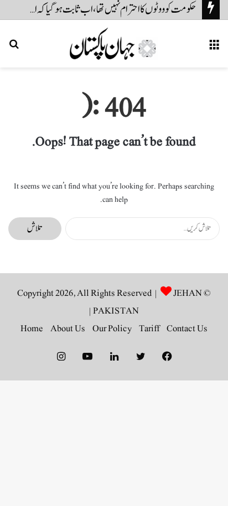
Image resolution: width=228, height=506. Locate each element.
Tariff (149, 328)
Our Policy (112, 328)
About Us (67, 328)
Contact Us (187, 328)
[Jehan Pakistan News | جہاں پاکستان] (114, 44)
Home (31, 328)
